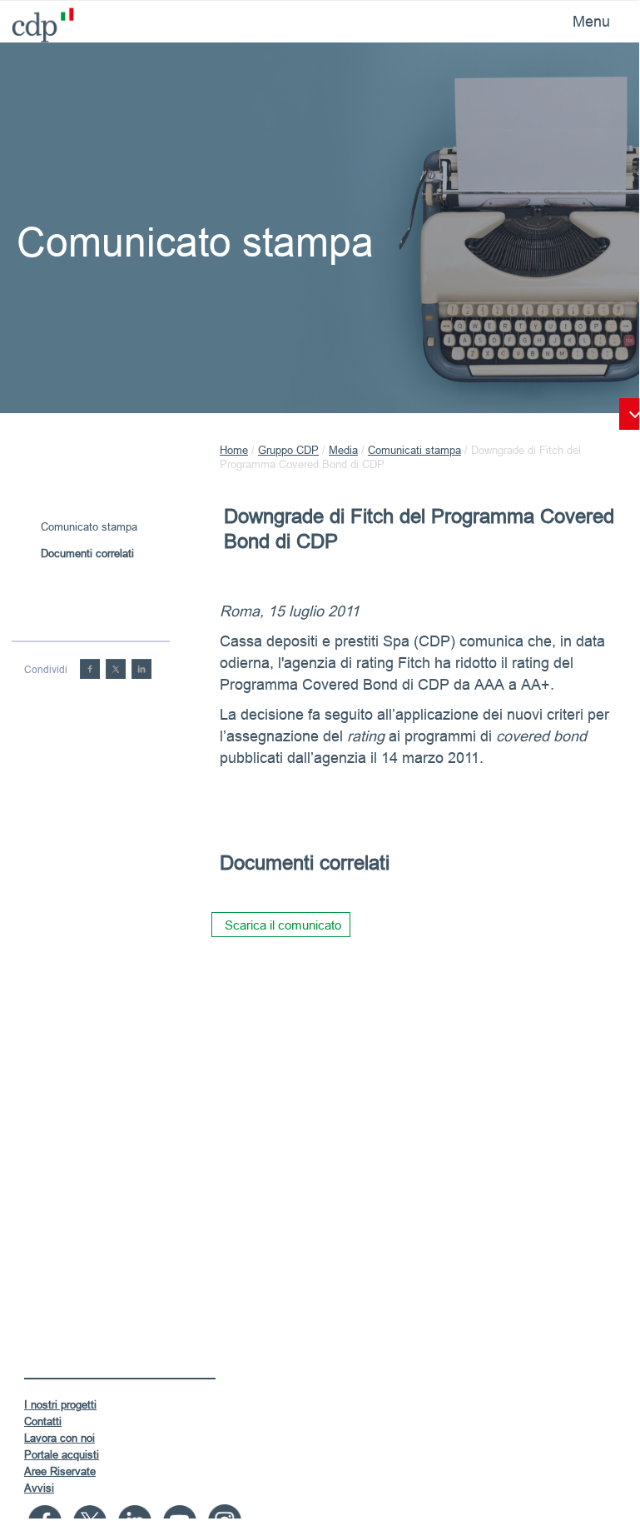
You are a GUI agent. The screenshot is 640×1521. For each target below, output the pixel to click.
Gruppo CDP (288, 449)
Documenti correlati (87, 553)
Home (234, 449)
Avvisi (39, 1487)
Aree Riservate (60, 1471)
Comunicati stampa (414, 449)
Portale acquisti (61, 1454)
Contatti (43, 1421)
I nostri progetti (60, 1404)
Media (343, 449)
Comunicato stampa (89, 526)
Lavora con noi (59, 1437)
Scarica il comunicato (283, 925)
